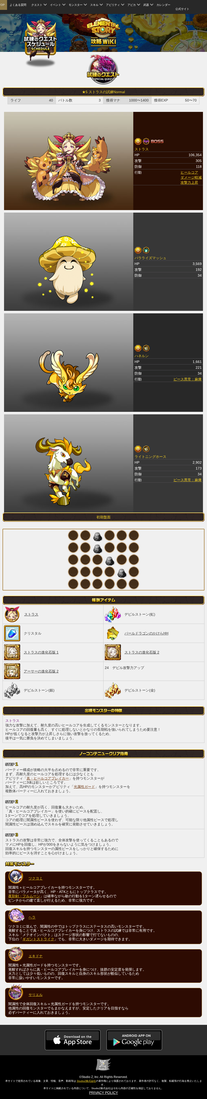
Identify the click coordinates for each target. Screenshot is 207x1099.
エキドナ (36, 956)
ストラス (31, 614)
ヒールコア (189, 172)
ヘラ (32, 917)
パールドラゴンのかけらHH (146, 633)
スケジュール (40, 39)
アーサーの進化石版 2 (41, 671)
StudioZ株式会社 (86, 1081)
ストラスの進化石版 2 (141, 652)
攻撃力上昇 (189, 182)
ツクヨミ (36, 878)
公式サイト (182, 8)
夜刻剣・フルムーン (24, 896)
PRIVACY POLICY (103, 1093)
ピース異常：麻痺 (187, 379)
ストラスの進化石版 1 (41, 652)
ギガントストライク (38, 939)
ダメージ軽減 (191, 177)
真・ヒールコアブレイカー (48, 778)
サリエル (36, 995)
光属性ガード (84, 787)
